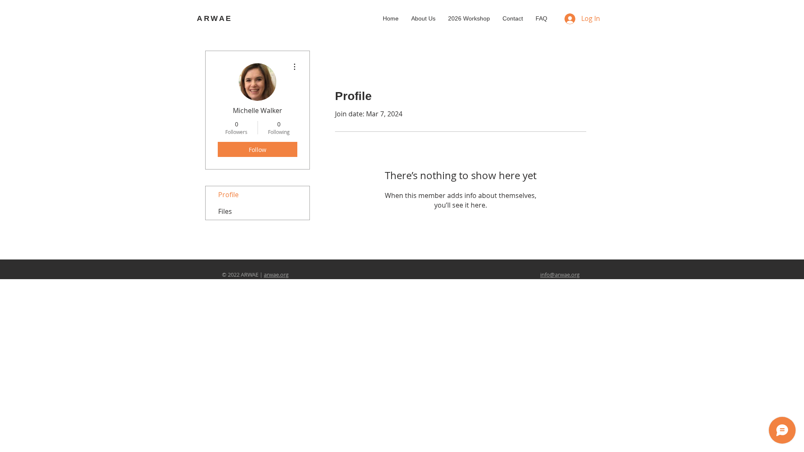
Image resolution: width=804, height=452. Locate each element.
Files (225, 211)
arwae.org (276, 274)
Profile (228, 194)
